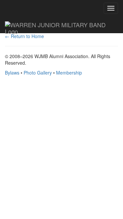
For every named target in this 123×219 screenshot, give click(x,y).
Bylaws (12, 72)
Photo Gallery (38, 72)
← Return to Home (24, 36)
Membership (69, 72)
